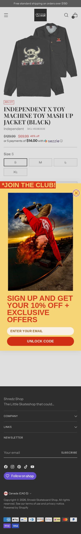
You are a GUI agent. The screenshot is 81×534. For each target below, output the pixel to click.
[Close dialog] (76, 193)
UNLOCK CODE (40, 341)
